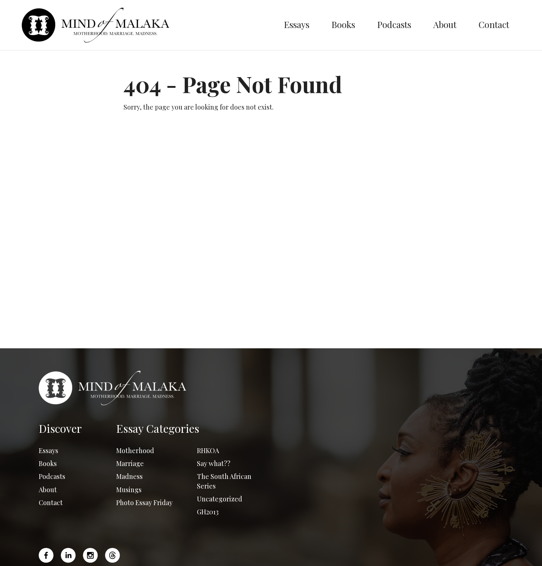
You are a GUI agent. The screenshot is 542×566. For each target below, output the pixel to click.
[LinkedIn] (68, 555)
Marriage (130, 463)
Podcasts (394, 24)
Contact (494, 24)
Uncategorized (219, 498)
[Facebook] (48, 555)
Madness (129, 476)
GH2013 (208, 511)
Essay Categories (157, 428)
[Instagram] (90, 555)
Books (343, 24)
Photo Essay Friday (144, 502)
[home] (147, 25)
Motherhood (135, 450)
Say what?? (213, 463)
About (444, 24)
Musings (129, 489)
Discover (60, 428)
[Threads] (112, 555)
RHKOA (208, 450)
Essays (296, 24)
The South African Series (224, 481)
